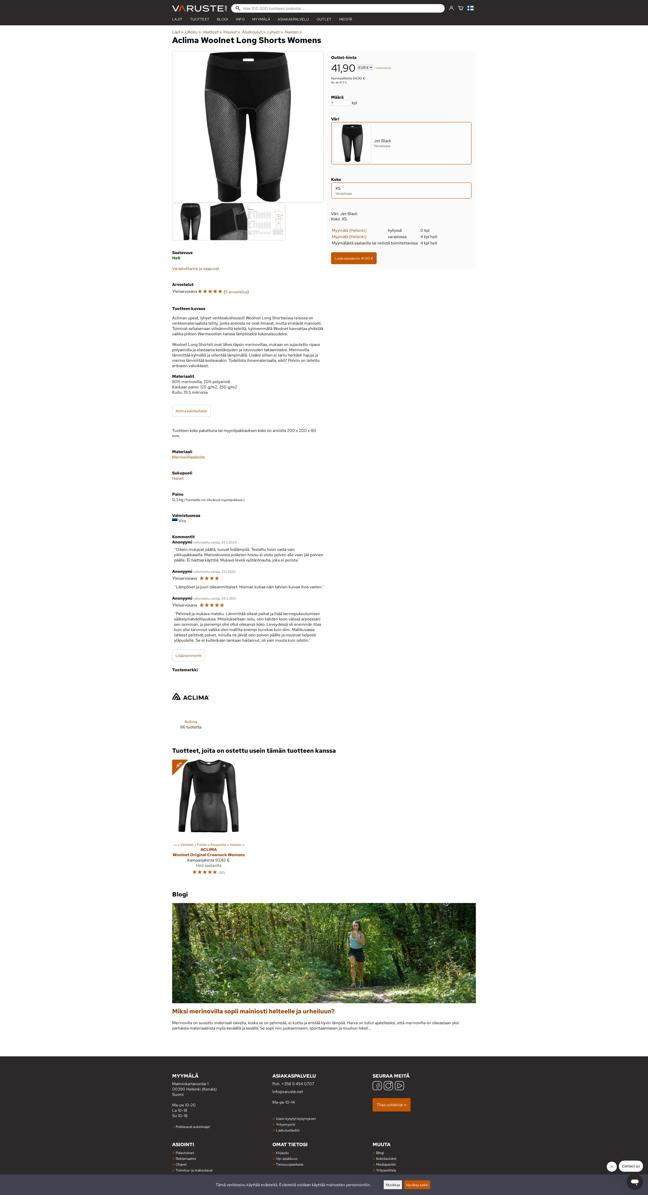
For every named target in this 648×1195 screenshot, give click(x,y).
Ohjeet (181, 1164)
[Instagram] (388, 1086)
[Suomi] (472, 8)
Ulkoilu (193, 32)
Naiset (178, 478)
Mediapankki (386, 1164)
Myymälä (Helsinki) (349, 230)
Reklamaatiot (186, 1158)
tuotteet (200, 19)
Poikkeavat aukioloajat (193, 1126)
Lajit (177, 19)
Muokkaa (393, 1184)
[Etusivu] (199, 8)
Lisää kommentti (188, 655)
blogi (222, 19)
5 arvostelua (236, 292)
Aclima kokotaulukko (191, 410)
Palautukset (185, 1152)
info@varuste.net (287, 1091)
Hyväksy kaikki (417, 1184)
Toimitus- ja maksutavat (194, 1170)
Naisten (293, 32)
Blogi (380, 1152)
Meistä (345, 19)
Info (240, 19)
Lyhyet (275, 32)
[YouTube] (399, 1086)
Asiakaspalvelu (293, 19)
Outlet (324, 19)
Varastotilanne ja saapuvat (195, 268)
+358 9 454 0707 (297, 1083)
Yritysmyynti (285, 1124)
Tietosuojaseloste (289, 1164)
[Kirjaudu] (451, 8)
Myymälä (261, 19)
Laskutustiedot (287, 1130)
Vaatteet (212, 32)
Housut (232, 32)
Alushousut (254, 32)
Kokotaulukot (386, 1158)
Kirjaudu (282, 1152)
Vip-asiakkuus (286, 1158)
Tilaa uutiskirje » (392, 1104)
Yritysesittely (386, 1170)
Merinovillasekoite (188, 457)
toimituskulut (383, 68)
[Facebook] (377, 1086)
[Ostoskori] (460, 8)
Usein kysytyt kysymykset (296, 1118)
